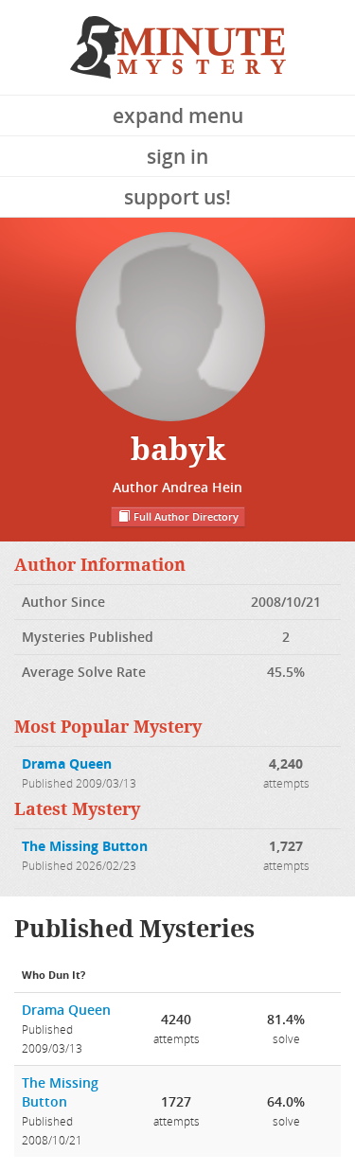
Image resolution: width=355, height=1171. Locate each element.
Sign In (177, 156)
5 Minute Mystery (178, 47)
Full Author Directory (185, 516)
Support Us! (177, 197)
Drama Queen (67, 763)
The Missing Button (85, 846)
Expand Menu (178, 115)
